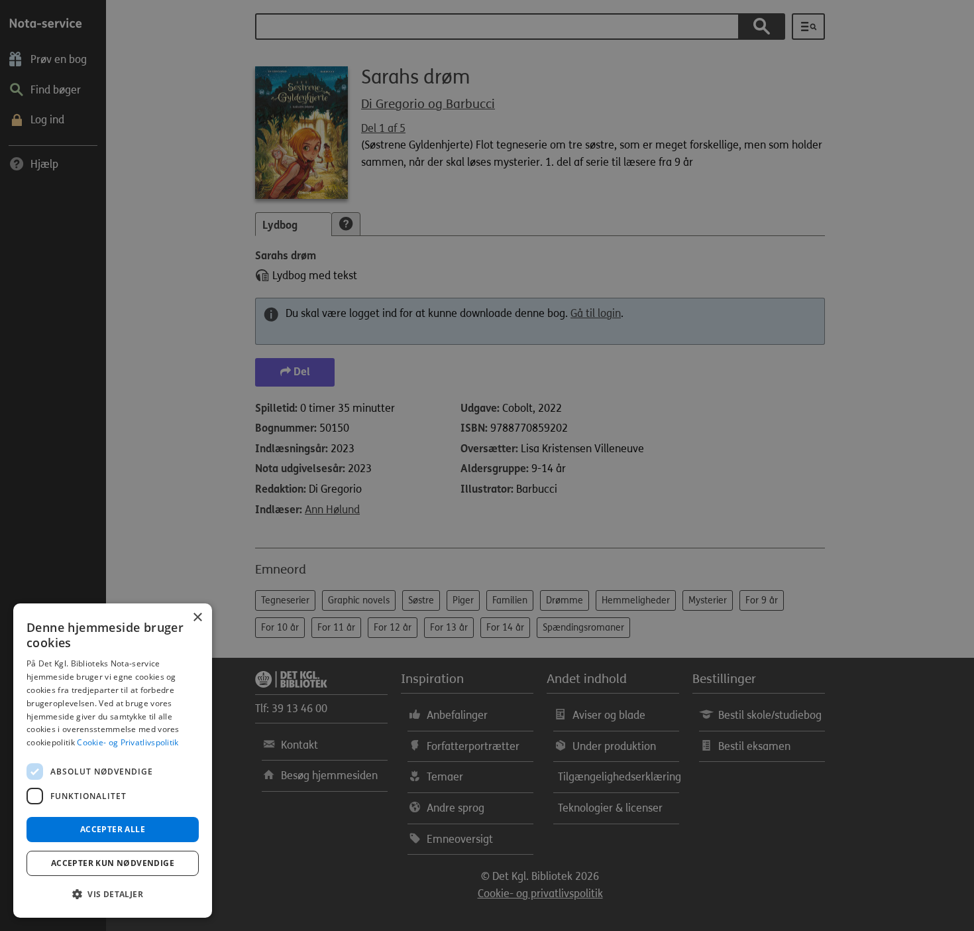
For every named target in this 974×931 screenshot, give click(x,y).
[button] (113, 894)
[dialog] (112, 760)
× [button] (197, 618)
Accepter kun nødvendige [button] (112, 863)
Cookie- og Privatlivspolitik (127, 742)
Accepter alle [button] (112, 829)
